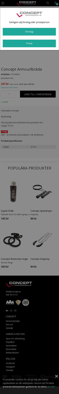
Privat (29, 43)
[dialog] (29, 29)
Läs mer (51, 386)
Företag (29, 31)
